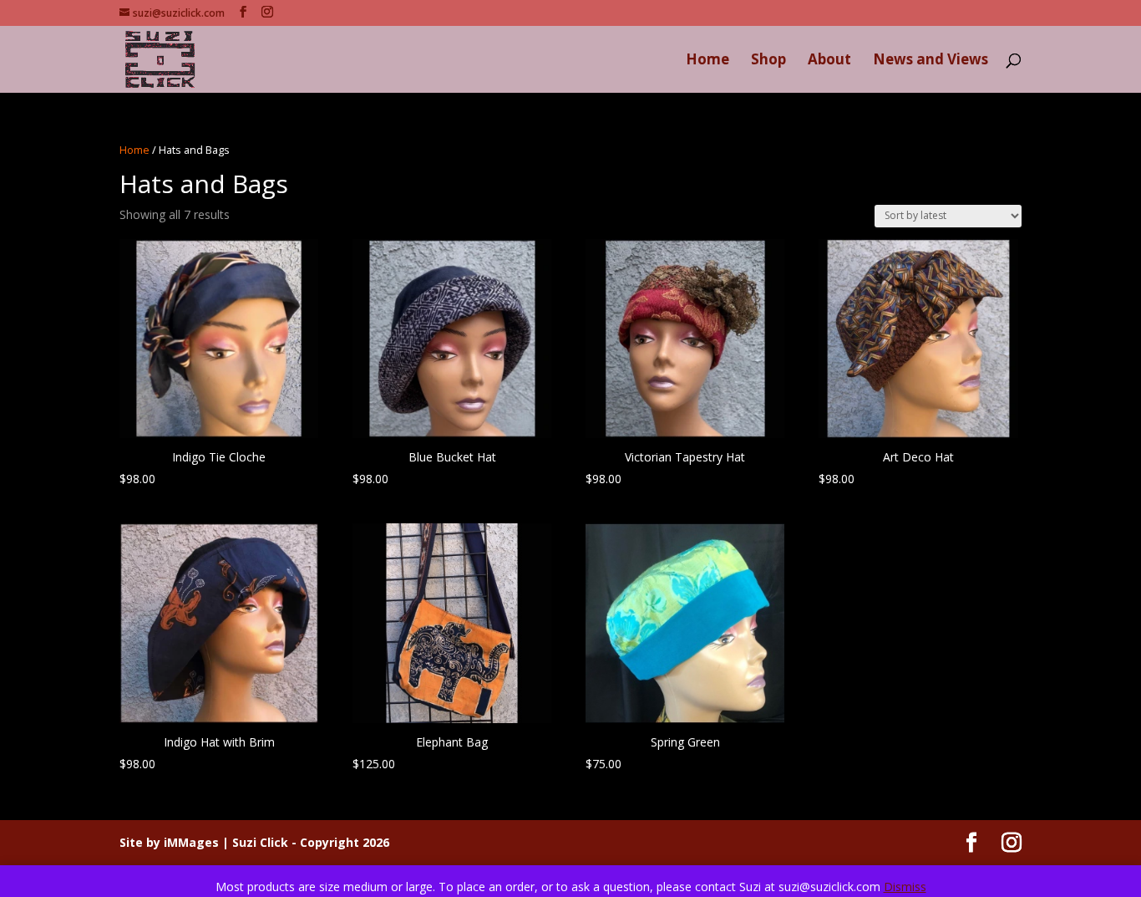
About (829, 61)
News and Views (930, 61)
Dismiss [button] (905, 886)
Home (707, 61)
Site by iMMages (169, 842)
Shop (768, 61)
